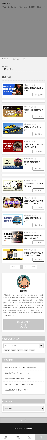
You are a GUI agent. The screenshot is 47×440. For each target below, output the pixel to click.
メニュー (17, 438)
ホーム (6, 438)
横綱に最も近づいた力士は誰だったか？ (17, 373)
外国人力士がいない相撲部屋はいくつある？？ (33, 202)
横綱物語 (29, 429)
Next (33, 267)
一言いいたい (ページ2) (18, 59)
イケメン (32, 350)
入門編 (4, 7)
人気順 (9, 77)
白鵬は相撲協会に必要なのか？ (33, 89)
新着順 (4, 77)
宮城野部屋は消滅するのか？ (33, 111)
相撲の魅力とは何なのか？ (33, 128)
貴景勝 (13, 350)
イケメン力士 (23, 7)
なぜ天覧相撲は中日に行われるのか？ (16, 390)
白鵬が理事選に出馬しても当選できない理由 (33, 254)
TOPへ (41, 438)
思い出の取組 (12, 7)
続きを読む (38, 95)
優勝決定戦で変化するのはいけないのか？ (33, 236)
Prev (13, 267)
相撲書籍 (32, 7)
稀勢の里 (7, 350)
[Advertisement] (23, 32)
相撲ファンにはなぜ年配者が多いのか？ (33, 145)
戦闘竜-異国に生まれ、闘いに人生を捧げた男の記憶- (21, 367)
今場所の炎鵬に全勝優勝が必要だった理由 (18, 379)
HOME (6, 59)
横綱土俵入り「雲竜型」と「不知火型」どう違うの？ (21, 384)
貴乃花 (20, 350)
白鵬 (26, 350)
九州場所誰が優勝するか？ (33, 219)
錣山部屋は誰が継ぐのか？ (33, 163)
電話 (29, 438)
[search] (41, 345)
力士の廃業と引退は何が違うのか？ (33, 184)
